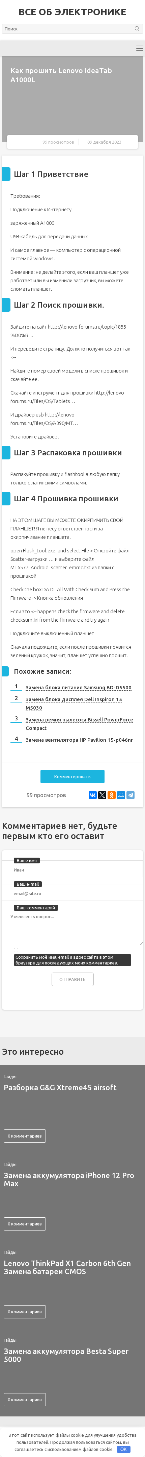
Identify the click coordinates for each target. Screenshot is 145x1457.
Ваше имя (27, 860)
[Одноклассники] (112, 795)
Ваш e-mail (28, 884)
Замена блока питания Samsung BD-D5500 (79, 687)
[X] (102, 795)
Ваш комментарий (36, 907)
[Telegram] (130, 795)
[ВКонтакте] (93, 795)
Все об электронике (72, 12)
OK (123, 1449)
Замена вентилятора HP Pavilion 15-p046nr (79, 740)
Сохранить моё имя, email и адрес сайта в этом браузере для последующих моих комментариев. (67, 960)
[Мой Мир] (121, 795)
